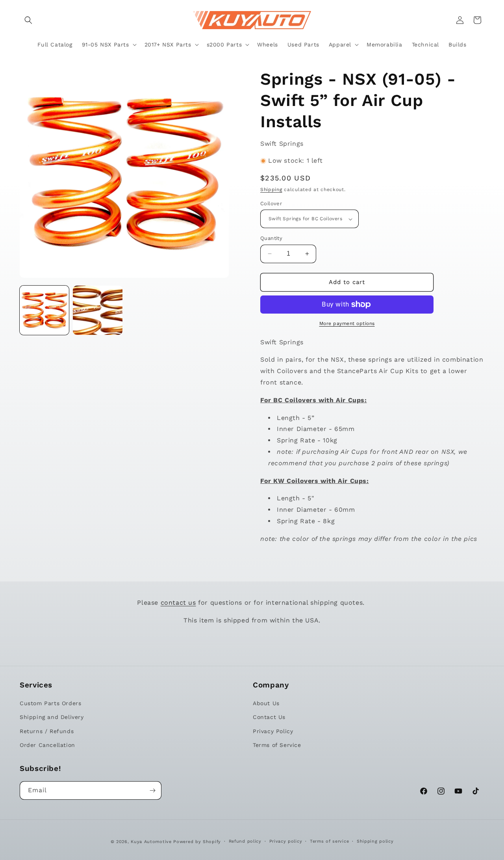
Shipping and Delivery (52, 717)
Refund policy (245, 841)
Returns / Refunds (47, 731)
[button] (28, 20)
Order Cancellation (47, 745)
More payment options (347, 323)
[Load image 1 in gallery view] (44, 310)
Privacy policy (285, 841)
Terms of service (329, 841)
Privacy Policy (273, 731)
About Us (266, 703)
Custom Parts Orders (50, 703)
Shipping (271, 189)
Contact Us (269, 717)
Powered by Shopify (197, 841)
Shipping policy (375, 841)
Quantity (271, 238)
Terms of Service (277, 745)
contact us (178, 602)
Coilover (271, 203)
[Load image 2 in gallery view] (97, 310)
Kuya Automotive (151, 841)
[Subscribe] (152, 790)
